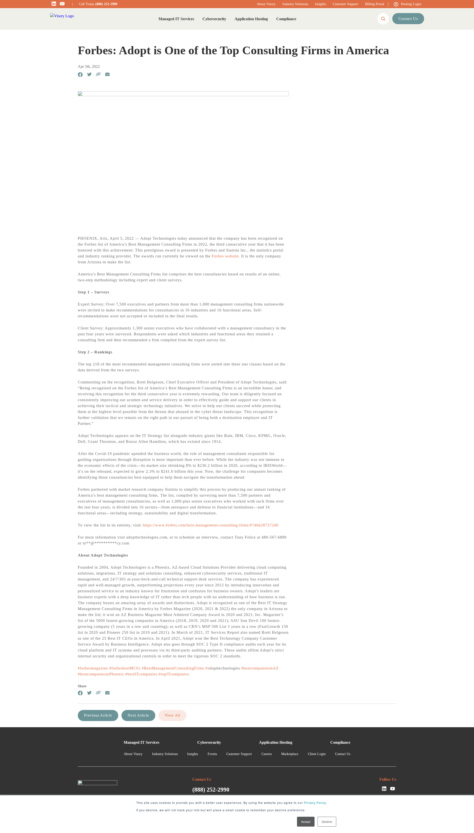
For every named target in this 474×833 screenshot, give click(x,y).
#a (207, 668)
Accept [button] (305, 821)
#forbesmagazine (93, 668)
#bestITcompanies (141, 674)
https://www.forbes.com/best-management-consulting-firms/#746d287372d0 (210, 525)
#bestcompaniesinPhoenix (101, 674)
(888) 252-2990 (106, 4)
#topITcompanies (173, 674)
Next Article (138, 715)
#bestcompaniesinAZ (260, 668)
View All (172, 715)
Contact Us (408, 19)
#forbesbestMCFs (124, 668)
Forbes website (225, 256)
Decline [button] (327, 821)
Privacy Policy (315, 802)
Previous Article (98, 715)
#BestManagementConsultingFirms (173, 668)
